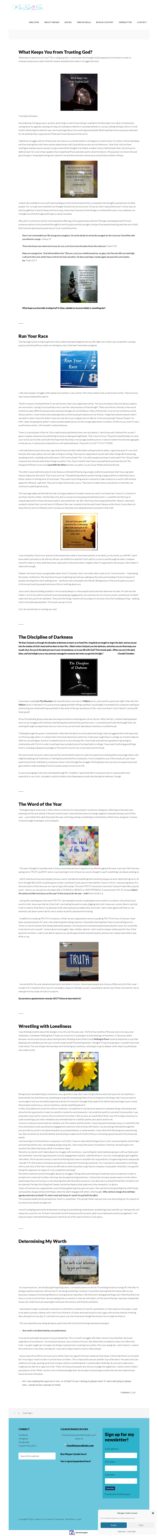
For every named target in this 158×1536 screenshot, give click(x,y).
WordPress (70, 1519)
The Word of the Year (40, 804)
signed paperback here (78, 1461)
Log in (78, 1519)
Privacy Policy (131, 1531)
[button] (153, 1513)
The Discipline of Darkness (46, 637)
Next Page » (28, 1414)
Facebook (23, 1435)
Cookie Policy (122, 1531)
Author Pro (39, 1519)
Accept (114, 1525)
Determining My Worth (43, 1241)
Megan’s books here (75, 1454)
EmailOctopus (123, 1494)
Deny (141, 1525)
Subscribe (110, 1488)
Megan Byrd (28, 7)
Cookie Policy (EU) (27, 1445)
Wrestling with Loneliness (45, 1026)
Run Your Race (33, 336)
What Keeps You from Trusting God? (55, 52)
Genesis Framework (55, 1519)
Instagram (23, 1438)
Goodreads (24, 1442)
